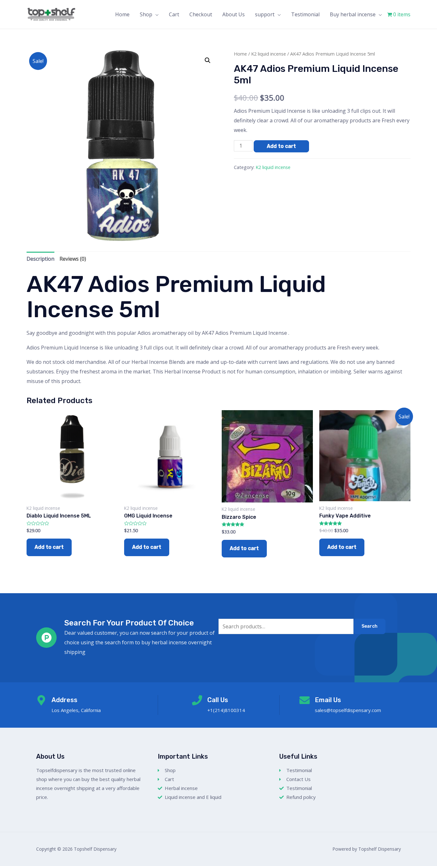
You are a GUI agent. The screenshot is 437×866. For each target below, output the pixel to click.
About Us (233, 14)
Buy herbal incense (353, 14)
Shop (146, 14)
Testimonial (305, 14)
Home (122, 14)
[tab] (40, 259)
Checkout (200, 14)
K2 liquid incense (268, 53)
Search (369, 626)
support (264, 14)
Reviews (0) (73, 258)
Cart (174, 14)
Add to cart (281, 146)
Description (40, 258)
